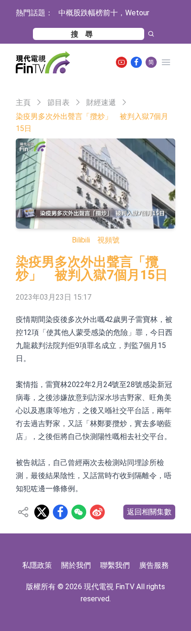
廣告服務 (154, 565)
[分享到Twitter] (41, 512)
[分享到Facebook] (60, 512)
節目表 (58, 102)
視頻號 (108, 240)
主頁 (23, 102)
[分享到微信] (78, 512)
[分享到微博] (97, 512)
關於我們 (76, 565)
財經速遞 (101, 102)
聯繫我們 (115, 565)
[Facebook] (136, 62)
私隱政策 (37, 565)
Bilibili (81, 240)
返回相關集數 (149, 511)
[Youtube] (121, 62)
